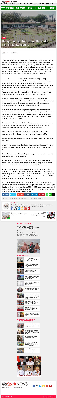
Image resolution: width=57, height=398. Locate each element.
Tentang (26, 390)
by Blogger (52, 396)
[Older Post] (52, 212)
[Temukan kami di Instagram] (15, 208)
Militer (4, 37)
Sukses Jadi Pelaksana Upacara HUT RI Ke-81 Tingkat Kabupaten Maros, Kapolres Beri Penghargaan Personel (32, 332)
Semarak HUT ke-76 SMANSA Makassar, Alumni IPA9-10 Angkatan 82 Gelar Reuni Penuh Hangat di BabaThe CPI (31, 344)
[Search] (55, 1)
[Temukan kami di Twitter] (18, 208)
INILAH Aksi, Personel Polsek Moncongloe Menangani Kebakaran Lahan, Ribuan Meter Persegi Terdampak (31, 350)
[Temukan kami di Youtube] (29, 208)
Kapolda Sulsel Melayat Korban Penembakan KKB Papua (31, 271)
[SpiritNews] (29, 2)
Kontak (30, 390)
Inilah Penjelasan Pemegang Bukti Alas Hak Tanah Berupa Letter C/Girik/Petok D (32, 283)
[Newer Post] (4, 212)
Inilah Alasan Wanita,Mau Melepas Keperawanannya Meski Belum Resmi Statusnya (32, 265)
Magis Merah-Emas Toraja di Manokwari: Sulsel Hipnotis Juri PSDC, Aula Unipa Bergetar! (31, 302)
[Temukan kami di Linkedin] (22, 208)
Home (20, 390)
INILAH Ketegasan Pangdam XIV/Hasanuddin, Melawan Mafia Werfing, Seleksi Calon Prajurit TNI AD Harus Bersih (28, 228)
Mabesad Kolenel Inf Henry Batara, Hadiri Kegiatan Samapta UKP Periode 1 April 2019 (32, 277)
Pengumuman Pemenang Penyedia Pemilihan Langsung (25, 43)
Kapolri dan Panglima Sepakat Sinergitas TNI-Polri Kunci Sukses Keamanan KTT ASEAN (31, 308)
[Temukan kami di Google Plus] (25, 208)
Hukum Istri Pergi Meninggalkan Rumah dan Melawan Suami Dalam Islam (32, 314)
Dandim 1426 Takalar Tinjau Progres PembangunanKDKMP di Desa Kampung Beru (31, 259)
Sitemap (36, 390)
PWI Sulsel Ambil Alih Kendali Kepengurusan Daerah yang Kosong (31, 337)
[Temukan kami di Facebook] (12, 208)
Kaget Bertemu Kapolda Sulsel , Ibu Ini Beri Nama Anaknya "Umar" (32, 289)
